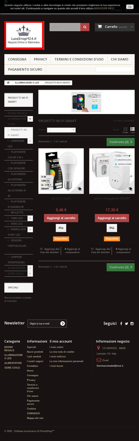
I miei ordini (56, 347)
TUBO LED (16, 218)
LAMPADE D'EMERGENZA (16, 260)
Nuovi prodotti (35, 351)
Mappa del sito (35, 418)
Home (30, 370)
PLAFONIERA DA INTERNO (17, 177)
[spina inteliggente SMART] (112, 171)
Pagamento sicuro (25, 69)
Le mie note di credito (62, 351)
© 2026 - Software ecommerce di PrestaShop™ (29, 431)
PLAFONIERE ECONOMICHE (17, 204)
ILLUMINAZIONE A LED (17, 121)
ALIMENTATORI (16, 268)
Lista (132, 132)
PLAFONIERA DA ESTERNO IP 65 (17, 190)
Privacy (40, 59)
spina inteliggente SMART (112, 198)
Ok (130, 6)
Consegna (17, 59)
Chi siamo (119, 59)
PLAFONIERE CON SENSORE (17, 166)
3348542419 (33, 413)
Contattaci (32, 366)
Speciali (13, 287)
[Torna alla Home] (8, 83)
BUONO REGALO (17, 113)
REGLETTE (16, 212)
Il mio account (61, 341)
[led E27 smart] (61, 171)
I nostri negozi (35, 361)
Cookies (31, 408)
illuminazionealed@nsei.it (110, 365)
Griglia (125, 132)
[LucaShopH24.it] (24, 35)
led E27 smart (61, 198)
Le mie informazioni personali (66, 361)
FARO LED (16, 223)
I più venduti (34, 356)
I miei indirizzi (58, 356)
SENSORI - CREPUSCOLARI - (17, 246)
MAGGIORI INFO (104, 8)
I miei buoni (56, 366)
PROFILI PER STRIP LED (17, 232)
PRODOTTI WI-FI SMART (17, 133)
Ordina (42, 129)
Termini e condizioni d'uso (79, 59)
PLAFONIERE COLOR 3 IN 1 (17, 155)
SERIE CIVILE (16, 273)
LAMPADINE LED (16, 144)
